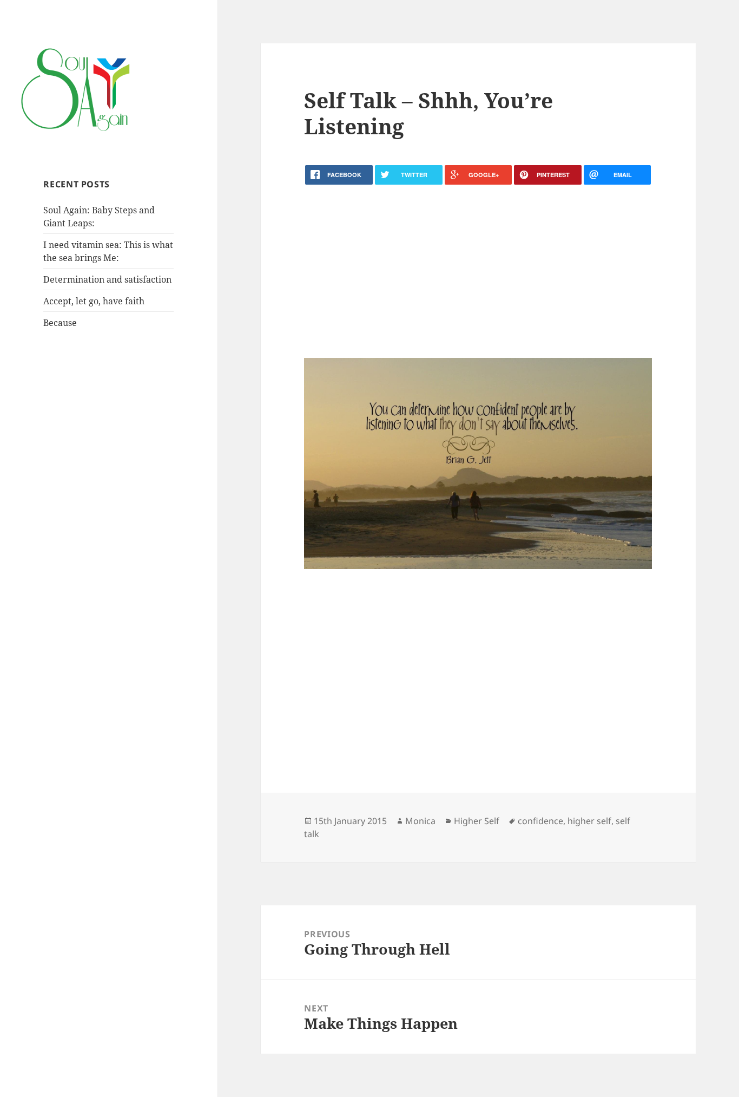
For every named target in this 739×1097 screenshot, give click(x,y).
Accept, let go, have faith (93, 301)
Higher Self (476, 821)
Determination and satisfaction (107, 279)
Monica (420, 821)
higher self (589, 821)
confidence (540, 821)
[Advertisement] (478, 271)
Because (60, 323)
